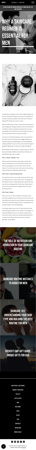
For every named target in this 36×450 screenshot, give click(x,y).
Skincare (18, 428)
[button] (3, 446)
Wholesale (18, 432)
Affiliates (18, 398)
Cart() (3, 2)
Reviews (18, 407)
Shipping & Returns (18, 386)
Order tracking (18, 390)
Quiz (18, 411)
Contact (18, 423)
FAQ (18, 419)
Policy (18, 394)
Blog (18, 415)
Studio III (24, 447)
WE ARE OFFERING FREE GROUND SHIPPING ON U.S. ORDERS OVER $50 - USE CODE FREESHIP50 (18, 8)
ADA (18, 402)
